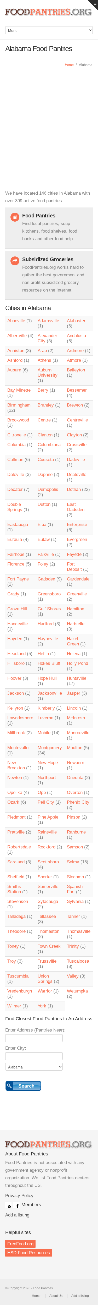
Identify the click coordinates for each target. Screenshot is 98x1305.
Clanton (45, 434)
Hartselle (75, 623)
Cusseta (46, 459)
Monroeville (78, 732)
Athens (44, 360)
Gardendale (78, 579)
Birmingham (19, 405)
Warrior (45, 991)
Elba (42, 524)
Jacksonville (50, 693)
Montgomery (50, 747)
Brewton (75, 405)
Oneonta (75, 777)
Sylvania (75, 901)
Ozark (13, 802)
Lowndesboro (20, 717)
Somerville (48, 886)
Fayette (74, 554)
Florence (15, 564)
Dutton (44, 504)
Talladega (16, 916)
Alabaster (76, 320)
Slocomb (75, 876)
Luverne (45, 717)
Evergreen (77, 539)
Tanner (73, 916)
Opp (42, 792)
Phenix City (78, 802)
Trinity (73, 946)
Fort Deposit (74, 567)
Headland (16, 653)
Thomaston (48, 931)
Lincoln (74, 708)
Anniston (15, 350)
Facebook (16, 1205)
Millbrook (16, 732)
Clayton (74, 434)
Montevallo (17, 747)
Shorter (45, 876)
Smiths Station (14, 889)
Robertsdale (19, 847)
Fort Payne (18, 579)
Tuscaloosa (78, 961)
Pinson (73, 817)
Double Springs (14, 507)
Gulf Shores (49, 608)
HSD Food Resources (28, 1252)
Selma (73, 861)
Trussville (47, 961)
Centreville (77, 420)
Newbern (75, 762)
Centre (44, 420)
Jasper (73, 693)
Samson (75, 847)
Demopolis (48, 489)
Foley (43, 564)
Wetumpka (77, 991)
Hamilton (75, 608)
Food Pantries (49, 16)
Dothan (74, 489)
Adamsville (48, 320)
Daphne (45, 474)
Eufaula (14, 539)
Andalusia (76, 335)
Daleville (15, 474)
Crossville (77, 444)
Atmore (74, 360)
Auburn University (47, 373)
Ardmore (75, 350)
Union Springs (45, 979)
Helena (73, 653)
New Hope (48, 762)
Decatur (15, 489)
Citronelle (16, 434)
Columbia (16, 444)
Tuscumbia (17, 976)
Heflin (43, 653)
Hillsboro (16, 663)
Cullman (15, 459)
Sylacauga (48, 901)
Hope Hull (47, 678)
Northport (47, 777)
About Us (55, 1296)
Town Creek (49, 946)
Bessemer (77, 390)
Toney (13, 946)
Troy (11, 961)
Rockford (46, 847)
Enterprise (77, 524)
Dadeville (76, 459)
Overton (75, 792)
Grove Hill (17, 608)
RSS (8, 1205)
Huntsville (76, 678)
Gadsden (46, 579)
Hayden (14, 638)
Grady (13, 593)
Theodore (16, 931)
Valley (73, 976)
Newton (14, 777)
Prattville (16, 832)
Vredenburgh (19, 991)
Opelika (14, 792)
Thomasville (78, 931)
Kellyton (15, 708)
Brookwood (18, 420)
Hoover (14, 678)
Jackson (15, 693)
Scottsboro (48, 861)
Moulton (74, 747)
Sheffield (15, 876)
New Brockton (16, 765)
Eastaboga (17, 524)
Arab (42, 350)
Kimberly (46, 708)
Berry (43, 390)
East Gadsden (75, 507)
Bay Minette (19, 390)
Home (69, 65)
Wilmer (14, 1006)
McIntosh (76, 717)
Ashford (14, 360)
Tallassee (47, 916)
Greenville (77, 593)
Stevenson (17, 901)
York (42, 1006)
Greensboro (49, 593)
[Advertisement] (49, 125)
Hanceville (17, 623)
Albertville (17, 335)
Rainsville (47, 832)
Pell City (46, 802)
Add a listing (17, 1215)
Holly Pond (77, 663)
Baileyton (76, 370)
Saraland (16, 861)
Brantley (46, 405)
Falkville (46, 554)
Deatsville (76, 474)
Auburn (14, 370)
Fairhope (15, 554)
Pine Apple (48, 817)
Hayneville (48, 638)
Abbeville (16, 320)
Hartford (46, 623)
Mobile (44, 732)
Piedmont (16, 817)
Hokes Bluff (49, 663)
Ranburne (76, 832)
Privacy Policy (19, 1195)
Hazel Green (73, 641)
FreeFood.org (20, 1243)
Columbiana (49, 444)
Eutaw (44, 539)
